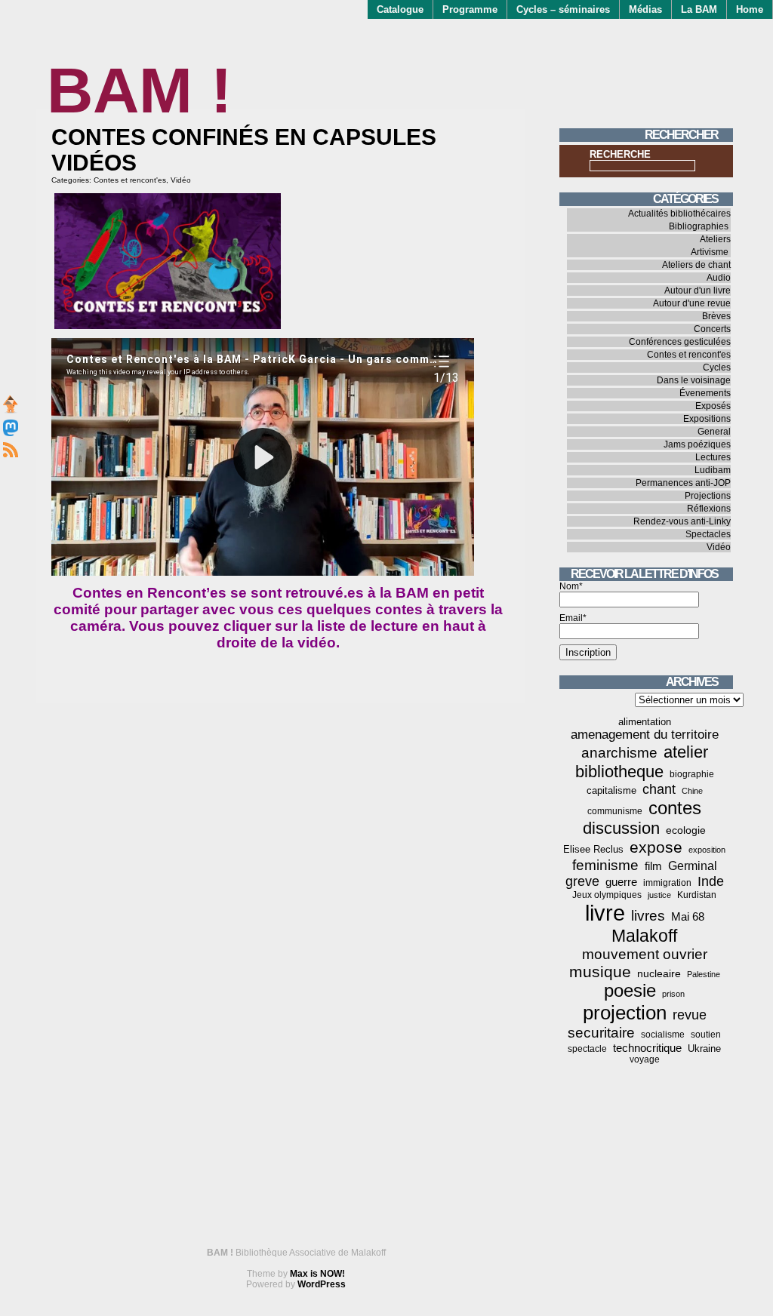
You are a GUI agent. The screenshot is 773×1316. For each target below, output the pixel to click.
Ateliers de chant (696, 265)
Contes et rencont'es (130, 180)
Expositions (707, 419)
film (653, 865)
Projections (708, 495)
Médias (645, 9)
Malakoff (644, 935)
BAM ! (139, 90)
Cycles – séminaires (563, 9)
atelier (686, 752)
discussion (621, 828)
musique (600, 971)
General (714, 431)
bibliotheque (619, 771)
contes (674, 808)
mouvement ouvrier (644, 954)
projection (625, 1012)
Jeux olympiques (607, 895)
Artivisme (709, 252)
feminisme (605, 865)
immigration (667, 883)
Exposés (713, 406)
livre (605, 912)
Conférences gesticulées (680, 342)
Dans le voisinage (694, 380)
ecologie (686, 830)
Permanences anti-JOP (683, 483)
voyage (645, 1059)
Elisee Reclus (593, 849)
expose (656, 847)
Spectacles (708, 534)
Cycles (717, 367)
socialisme (663, 1034)
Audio (719, 277)
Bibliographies (698, 226)
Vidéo (181, 180)
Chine (692, 790)
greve (582, 881)
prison (673, 993)
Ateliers (715, 239)
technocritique (647, 1047)
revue (690, 1014)
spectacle (587, 1049)
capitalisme (611, 790)
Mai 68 (687, 916)
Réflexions (709, 508)
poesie (630, 991)
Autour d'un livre (697, 290)
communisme (614, 811)
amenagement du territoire (645, 734)
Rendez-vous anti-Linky (682, 521)
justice (659, 894)
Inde (711, 881)
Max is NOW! (317, 1273)
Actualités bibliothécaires (679, 213)
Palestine (703, 974)
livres (648, 916)
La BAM (699, 9)
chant (659, 789)
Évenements (705, 393)
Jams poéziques (697, 444)
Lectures (713, 457)
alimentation (644, 721)
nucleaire (659, 973)
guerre (621, 881)
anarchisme (619, 753)
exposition (706, 849)
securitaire (601, 1033)
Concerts (712, 329)
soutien (706, 1034)
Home (749, 9)
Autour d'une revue (692, 303)
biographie (692, 774)
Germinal (692, 865)
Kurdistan (696, 895)
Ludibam (712, 470)
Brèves (716, 316)
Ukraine (704, 1048)
